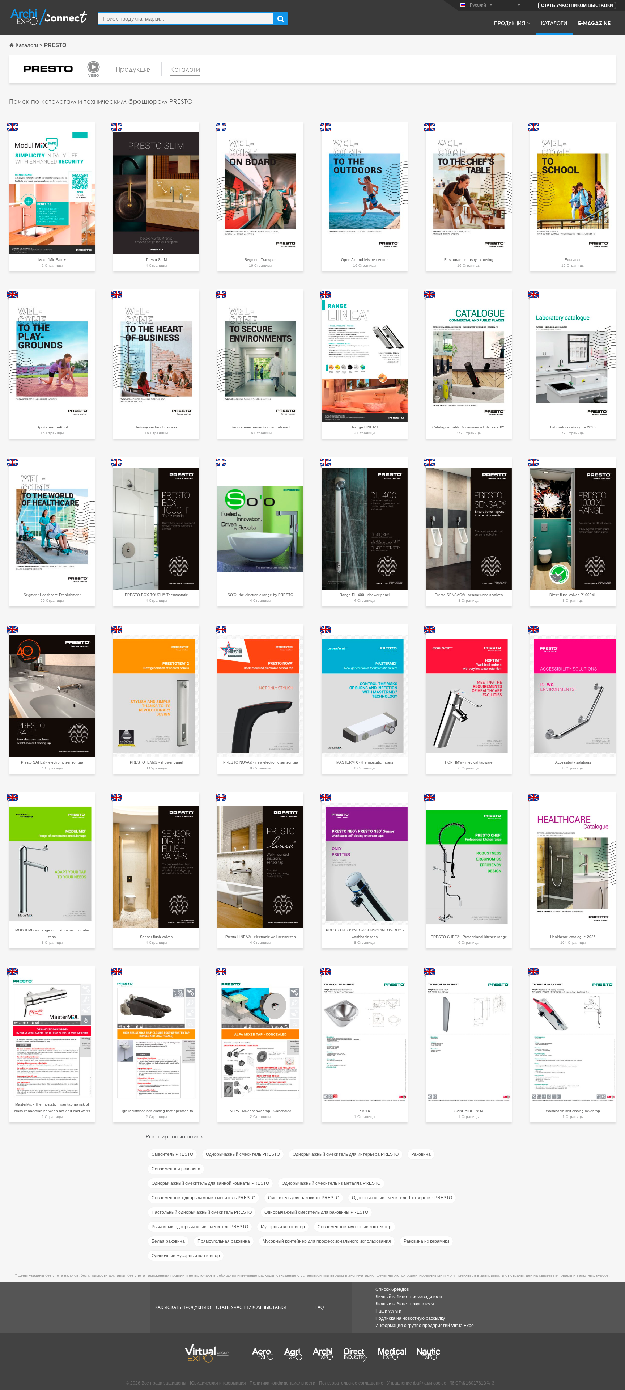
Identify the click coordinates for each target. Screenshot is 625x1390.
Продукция (509, 23)
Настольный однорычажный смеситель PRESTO (202, 1212)
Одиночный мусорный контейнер (186, 1255)
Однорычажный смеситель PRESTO (243, 1154)
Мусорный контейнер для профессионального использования (327, 1241)
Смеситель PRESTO (172, 1154)
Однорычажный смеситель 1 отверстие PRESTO (402, 1197)
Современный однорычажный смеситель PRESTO (203, 1197)
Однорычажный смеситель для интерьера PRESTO (346, 1154)
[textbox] (186, 18)
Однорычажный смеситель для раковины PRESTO (316, 1212)
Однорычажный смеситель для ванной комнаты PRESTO (210, 1183)
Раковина (421, 1154)
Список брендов (392, 1289)
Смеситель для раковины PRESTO (303, 1197)
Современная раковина (176, 1168)
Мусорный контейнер (283, 1226)
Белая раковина (168, 1241)
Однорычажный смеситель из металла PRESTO (331, 1183)
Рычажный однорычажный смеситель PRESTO (200, 1226)
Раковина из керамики (426, 1241)
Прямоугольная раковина (223, 1241)
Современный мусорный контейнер (354, 1226)
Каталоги (554, 23)
